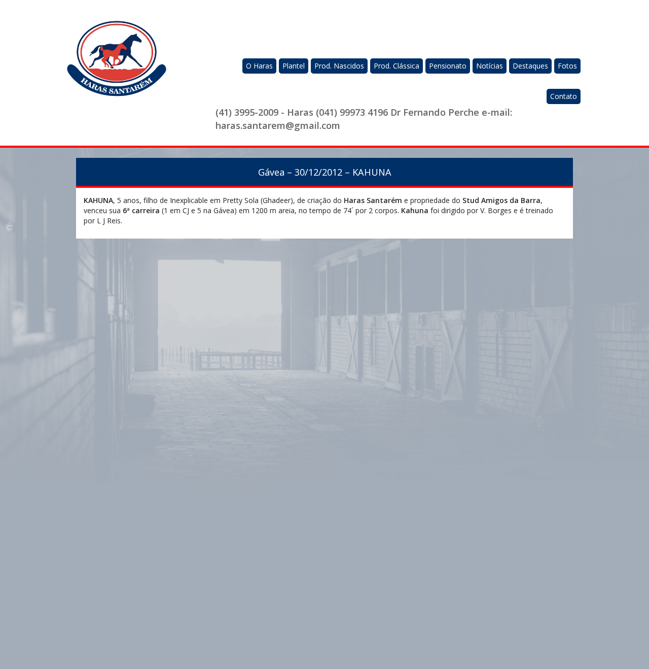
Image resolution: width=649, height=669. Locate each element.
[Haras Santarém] (116, 64)
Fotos (567, 66)
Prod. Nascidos (339, 66)
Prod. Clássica (396, 66)
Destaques (530, 66)
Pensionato (447, 66)
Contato (563, 96)
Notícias (489, 66)
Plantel (293, 66)
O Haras (259, 66)
